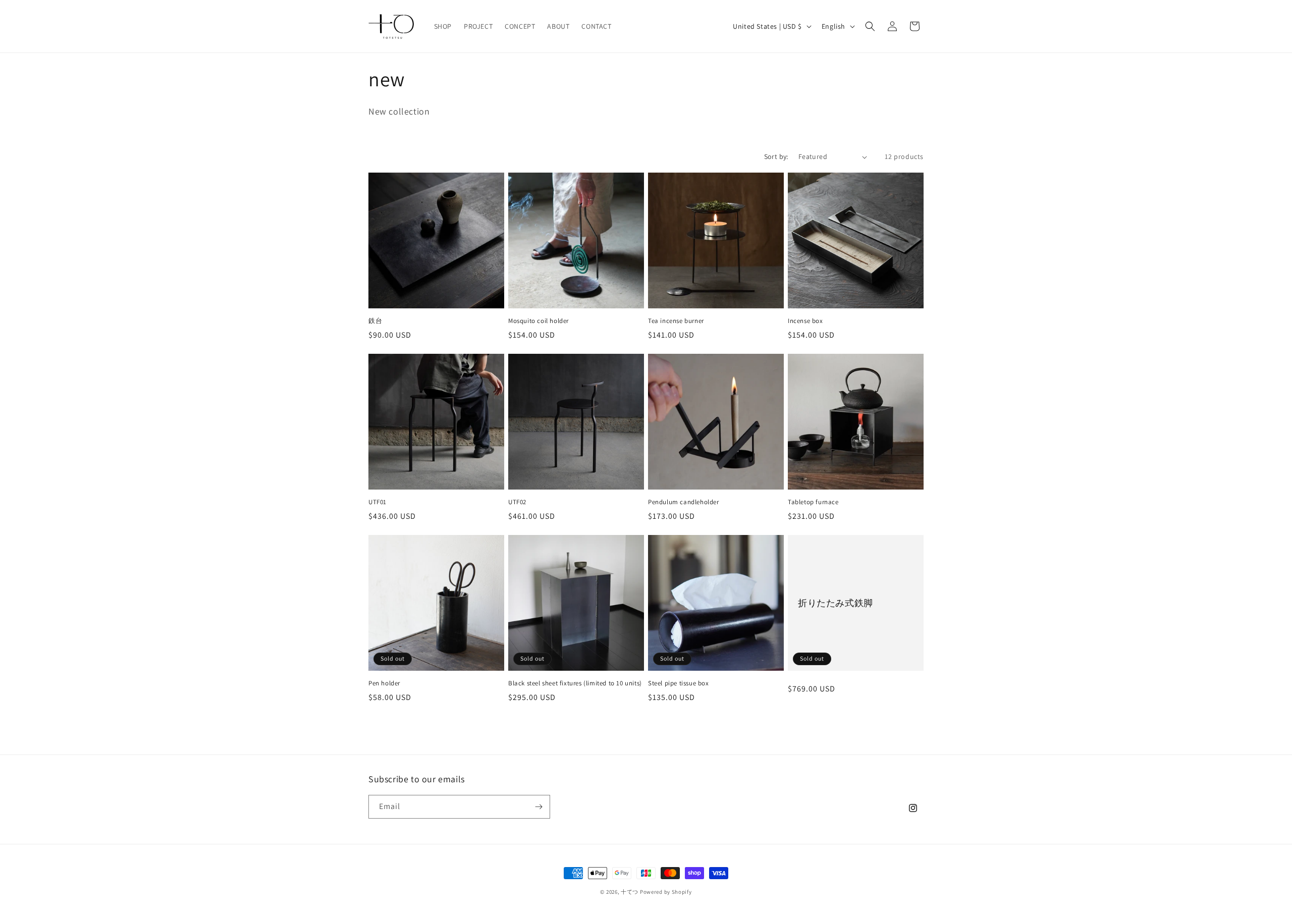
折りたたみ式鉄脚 (835, 603)
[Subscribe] (538, 807)
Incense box (805, 321)
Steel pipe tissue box (678, 683)
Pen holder (384, 683)
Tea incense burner (676, 321)
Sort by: (776, 156)
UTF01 (377, 502)
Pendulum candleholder (683, 502)
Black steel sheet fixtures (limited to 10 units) (575, 683)
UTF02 (517, 502)
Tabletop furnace (813, 502)
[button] (870, 26)
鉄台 (375, 321)
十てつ (629, 891)
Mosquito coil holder (538, 321)
